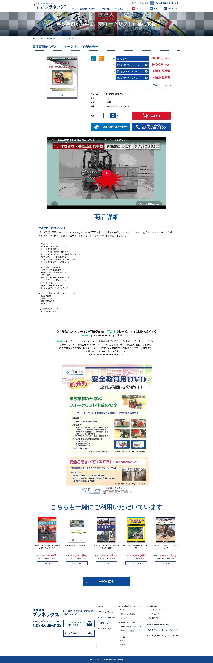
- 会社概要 (123, 640)
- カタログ (123, 618)
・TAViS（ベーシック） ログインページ (162, 630)
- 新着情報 (123, 645)
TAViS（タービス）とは (162, 85)
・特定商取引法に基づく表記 (158, 624)
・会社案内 (121, 637)
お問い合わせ (173, 8)
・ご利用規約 (152, 606)
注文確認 (139, 8)
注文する (155, 115)
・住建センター (104, 623)
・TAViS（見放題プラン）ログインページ (163, 636)
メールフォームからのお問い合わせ (76, 623)
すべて (43, 38)
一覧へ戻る (106, 581)
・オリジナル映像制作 (106, 617)
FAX (155, 8)
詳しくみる (48, 563)
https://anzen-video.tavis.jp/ (102, 335)
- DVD (121, 610)
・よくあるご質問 (104, 629)
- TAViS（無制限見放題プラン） (130, 626)
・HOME (101, 606)
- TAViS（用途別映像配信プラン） (131, 622)
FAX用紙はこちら (74, 633)
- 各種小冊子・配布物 (127, 614)
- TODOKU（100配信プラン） (130, 631)
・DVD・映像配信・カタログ (128, 606)
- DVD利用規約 (153, 614)
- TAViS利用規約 (154, 618)
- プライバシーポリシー (156, 610)
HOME (37, 38)
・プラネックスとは (105, 612)
